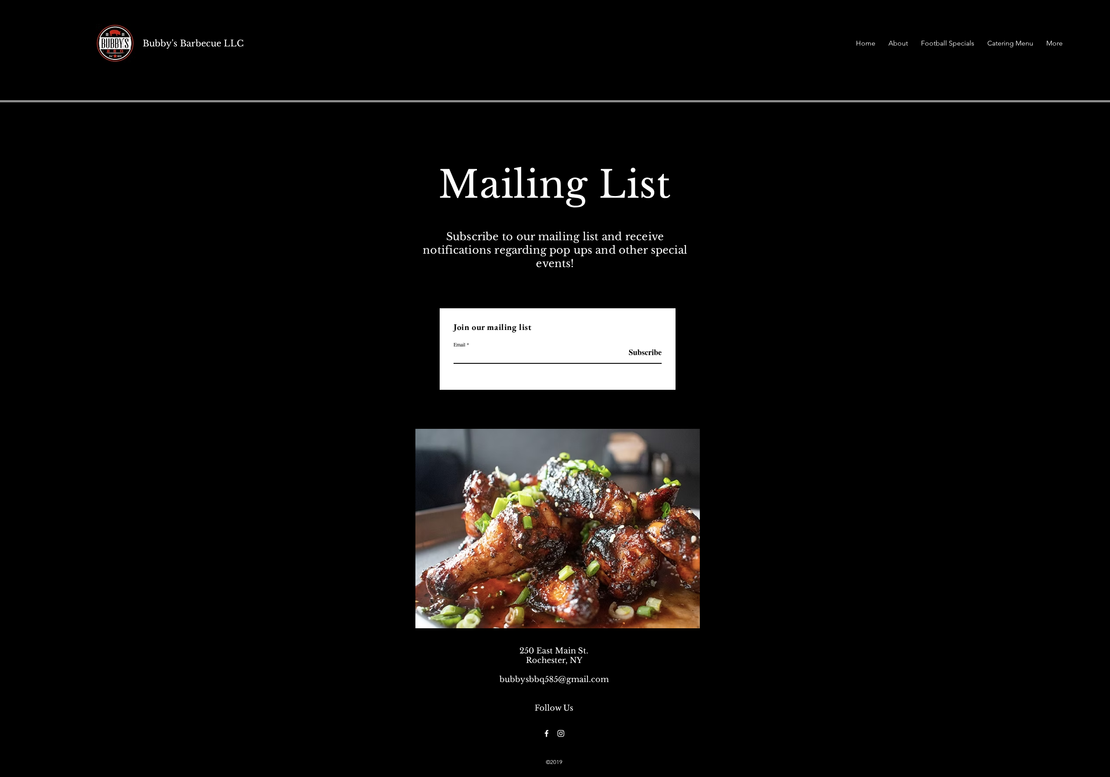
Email (459, 344)
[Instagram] (560, 733)
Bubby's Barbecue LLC (193, 43)
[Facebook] (546, 733)
